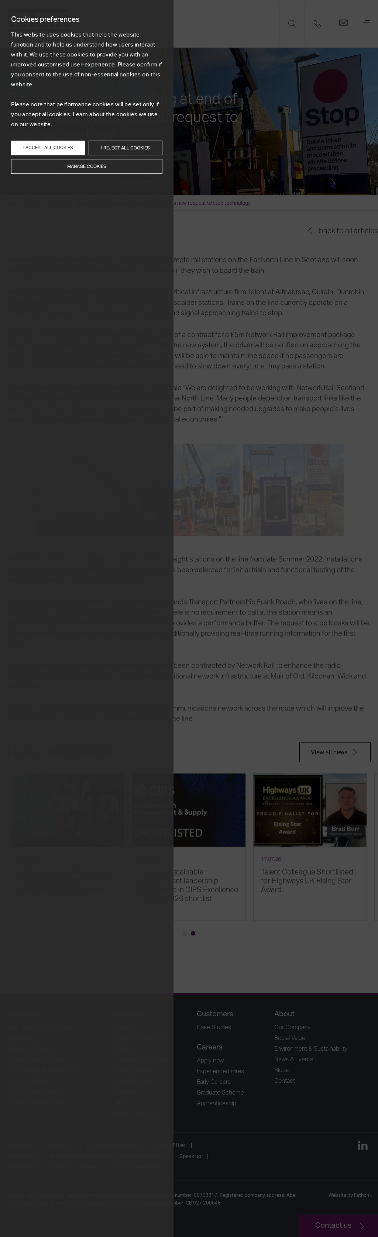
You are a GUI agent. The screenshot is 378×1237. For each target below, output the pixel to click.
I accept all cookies (48, 147)
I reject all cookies (125, 148)
